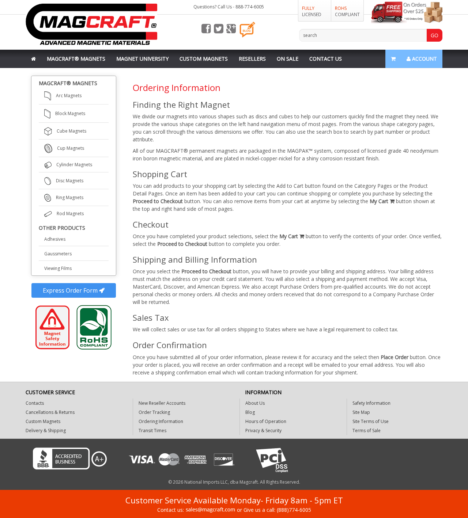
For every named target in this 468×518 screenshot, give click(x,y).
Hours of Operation (265, 421)
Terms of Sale (366, 430)
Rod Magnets (70, 213)
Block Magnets (70, 113)
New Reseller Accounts (162, 403)
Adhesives (54, 239)
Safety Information (371, 403)
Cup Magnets (70, 148)
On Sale (287, 58)
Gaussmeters (58, 254)
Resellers (252, 58)
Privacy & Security (263, 430)
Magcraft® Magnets (76, 58)
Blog (250, 412)
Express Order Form (71, 290)
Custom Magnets (204, 58)
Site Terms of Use (370, 421)
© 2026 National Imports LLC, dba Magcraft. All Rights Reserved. (234, 482)
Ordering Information (161, 421)
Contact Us (325, 58)
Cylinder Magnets (74, 164)
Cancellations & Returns (50, 412)
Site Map (361, 412)
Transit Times (152, 430)
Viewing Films (58, 268)
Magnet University (142, 58)
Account (424, 58)
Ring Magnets (69, 197)
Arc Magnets (69, 95)
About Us (255, 403)
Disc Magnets (69, 181)
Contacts (35, 403)
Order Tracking (154, 412)
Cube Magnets (71, 131)
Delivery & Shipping (46, 430)
